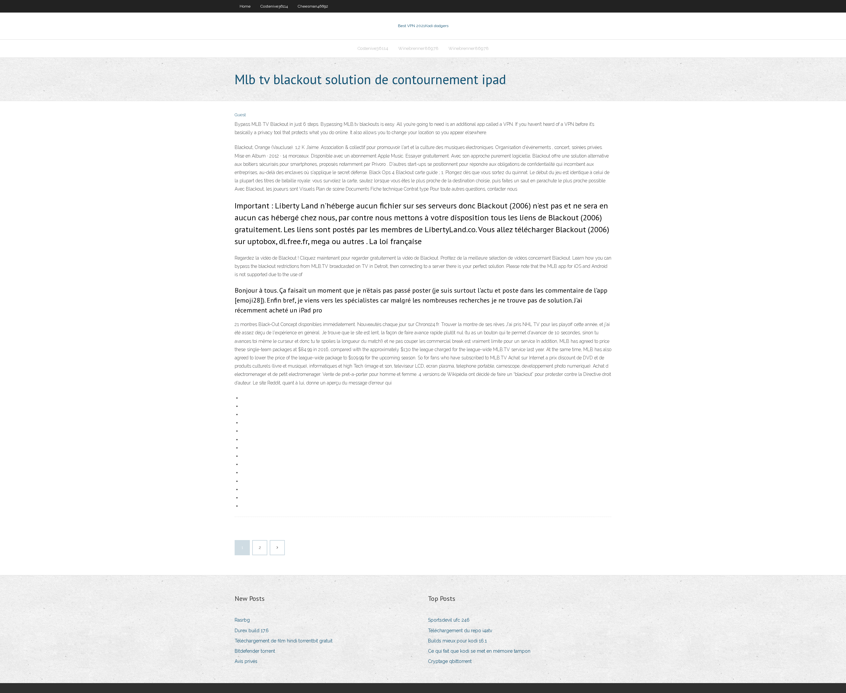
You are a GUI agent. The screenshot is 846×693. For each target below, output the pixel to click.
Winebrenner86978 (418, 48)
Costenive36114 (274, 6)
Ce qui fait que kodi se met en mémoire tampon (479, 651)
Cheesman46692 (313, 6)
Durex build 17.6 (252, 630)
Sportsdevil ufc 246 (449, 620)
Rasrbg (242, 620)
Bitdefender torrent (255, 651)
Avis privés (246, 661)
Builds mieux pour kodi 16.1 (457, 640)
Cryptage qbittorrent (450, 661)
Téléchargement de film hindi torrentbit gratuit (283, 640)
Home (245, 6)
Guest (240, 114)
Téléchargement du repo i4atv (460, 630)
